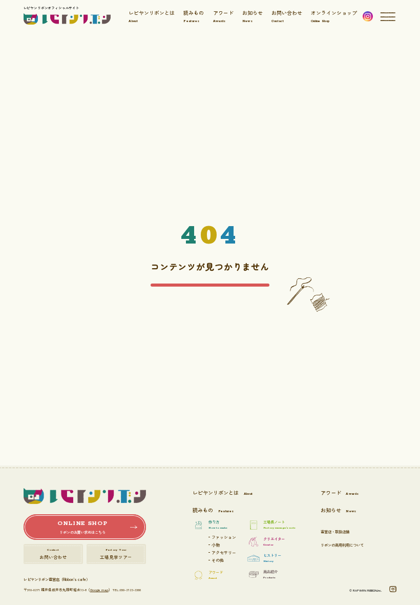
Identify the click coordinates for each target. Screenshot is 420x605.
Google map (99, 589)
